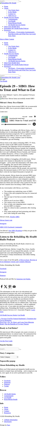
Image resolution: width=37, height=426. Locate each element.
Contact (6, 411)
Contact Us (12, 14)
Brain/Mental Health (14, 23)
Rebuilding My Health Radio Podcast (16, 28)
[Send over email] (14, 288)
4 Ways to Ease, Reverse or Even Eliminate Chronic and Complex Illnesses (18, 261)
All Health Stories (10, 394)
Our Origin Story (13, 10)
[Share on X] (5, 288)
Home (6, 6)
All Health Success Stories (16, 25)
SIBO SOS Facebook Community (11, 227)
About (6, 8)
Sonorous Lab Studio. (23, 279)
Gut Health (11, 21)
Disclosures (8, 421)
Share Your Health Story (12, 26)
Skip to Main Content (7, 39)
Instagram (3, 224)
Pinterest (3, 275)
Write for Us (12, 15)
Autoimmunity (13, 19)
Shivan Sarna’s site (6, 220)
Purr (8, 425)
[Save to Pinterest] (10, 287)
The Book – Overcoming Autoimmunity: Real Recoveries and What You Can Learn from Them (22, 34)
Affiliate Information (10, 420)
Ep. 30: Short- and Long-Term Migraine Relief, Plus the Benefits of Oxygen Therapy (17, 323)
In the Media (12, 12)
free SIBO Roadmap (15, 230)
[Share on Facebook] (1, 288)
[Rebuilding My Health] (10, 77)
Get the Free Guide (6, 341)
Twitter (6, 386)
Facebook (3, 268)
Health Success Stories (11, 17)
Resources (7, 30)
